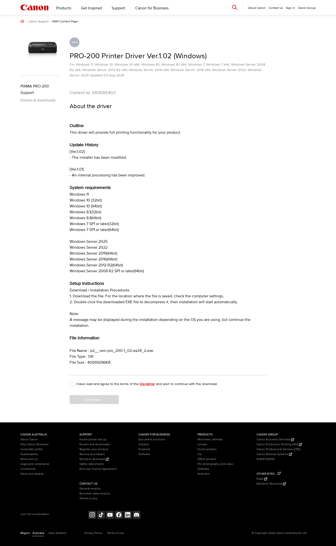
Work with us (29, 459)
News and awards (32, 474)
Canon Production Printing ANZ (278, 444)
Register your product (93, 449)
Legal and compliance (34, 464)
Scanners (204, 474)
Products (63, 8)
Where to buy (88, 498)
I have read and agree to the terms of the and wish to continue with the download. (146, 384)
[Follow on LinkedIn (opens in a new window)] (128, 515)
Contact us (276, 8)
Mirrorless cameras (210, 439)
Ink (199, 454)
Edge (260, 479)
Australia (38, 533)
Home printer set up (92, 439)
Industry (143, 444)
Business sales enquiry (94, 493)
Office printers (207, 459)
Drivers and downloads (94, 444)
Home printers (207, 449)
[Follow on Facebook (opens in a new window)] (119, 515)
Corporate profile (31, 449)
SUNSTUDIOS (266, 459)
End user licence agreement (98, 469)
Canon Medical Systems (273, 454)
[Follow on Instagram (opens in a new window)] (92, 515)
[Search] (234, 7)
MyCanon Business (92, 459)
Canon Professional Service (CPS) (278, 449)
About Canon (29, 439)
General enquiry (90, 488)
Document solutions (151, 439)
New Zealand (57, 533)
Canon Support (39, 22)
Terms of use (115, 533)
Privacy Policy (93, 533)
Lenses (202, 444)
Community (28, 469)
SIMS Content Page (65, 22)
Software (144, 454)
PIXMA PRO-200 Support (34, 89)
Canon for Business (151, 8)
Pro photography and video (215, 464)
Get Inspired (91, 8)
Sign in (290, 8)
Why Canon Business (34, 444)
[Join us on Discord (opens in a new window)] (136, 515)
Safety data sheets (91, 464)
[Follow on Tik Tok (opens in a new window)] (101, 515)
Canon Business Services (274, 439)
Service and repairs (92, 454)
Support (118, 8)
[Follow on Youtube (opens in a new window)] (110, 515)
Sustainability (29, 454)
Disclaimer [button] (147, 384)
